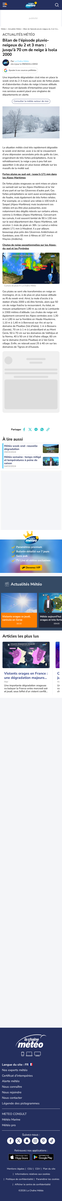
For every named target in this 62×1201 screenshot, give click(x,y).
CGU (29, 1168)
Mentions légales (15, 1168)
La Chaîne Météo (21, 61)
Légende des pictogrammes (21, 1103)
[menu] (5, 5)
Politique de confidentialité (19, 1179)
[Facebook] (10, 1141)
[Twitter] (18, 1141)
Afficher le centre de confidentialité (32, 1184)
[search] (57, 5)
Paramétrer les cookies (47, 1179)
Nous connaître (12, 1087)
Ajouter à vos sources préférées (22, 70)
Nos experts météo (14, 1070)
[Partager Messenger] (36, 429)
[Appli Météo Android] (43, 1157)
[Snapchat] (27, 1141)
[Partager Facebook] (24, 429)
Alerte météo (11, 1081)
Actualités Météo (14, 29)
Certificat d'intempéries (17, 1076)
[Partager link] (48, 429)
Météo (3, 29)
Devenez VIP (33, 567)
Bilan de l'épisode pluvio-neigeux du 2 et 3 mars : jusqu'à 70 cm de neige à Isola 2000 (41, 29)
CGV (37, 1168)
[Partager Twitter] (30, 429)
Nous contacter (12, 1098)
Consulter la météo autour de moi (31, 101)
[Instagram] (35, 1141)
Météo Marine (11, 1120)
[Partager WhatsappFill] (42, 429)
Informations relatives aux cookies (32, 1174)
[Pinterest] (43, 1141)
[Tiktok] (51, 1141)
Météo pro (9, 1125)
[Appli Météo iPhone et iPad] (19, 1157)
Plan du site (49, 1168)
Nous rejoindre (11, 1092)
